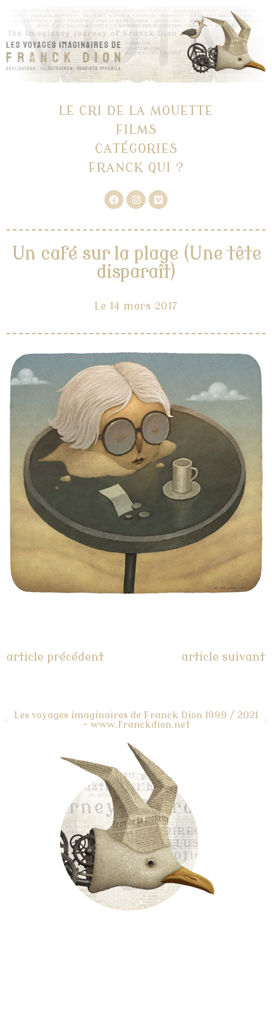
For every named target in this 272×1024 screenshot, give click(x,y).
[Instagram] (136, 199)
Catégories (136, 149)
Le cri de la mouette (136, 111)
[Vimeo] (158, 199)
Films (136, 130)
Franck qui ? (136, 167)
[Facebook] (113, 199)
